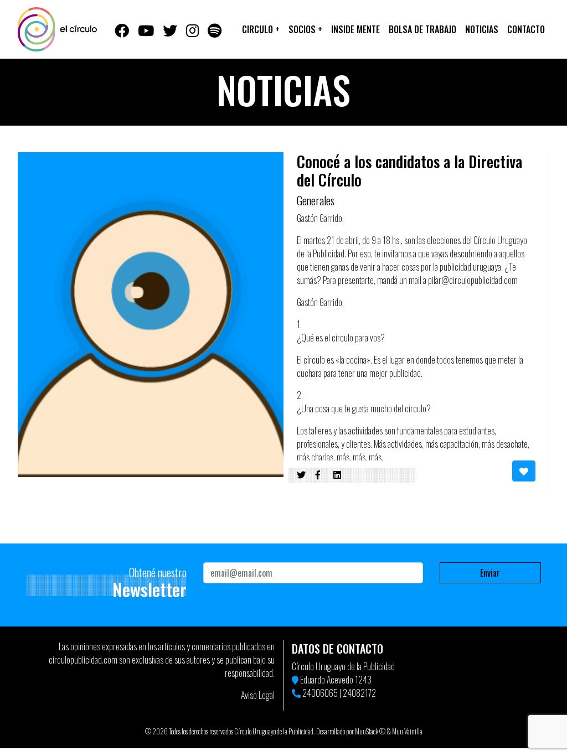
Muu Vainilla (407, 731)
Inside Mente (355, 29)
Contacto (526, 29)
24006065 (320, 693)
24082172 (359, 693)
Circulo (261, 29)
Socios (305, 29)
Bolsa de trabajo (422, 29)
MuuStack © (370, 731)
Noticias (481, 29)
